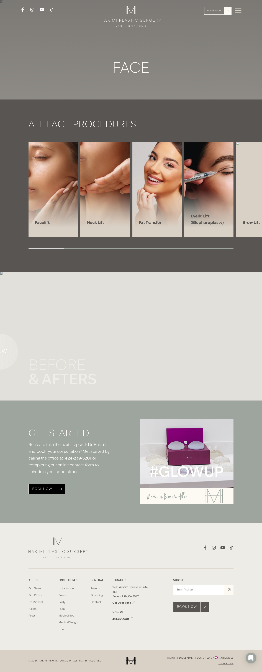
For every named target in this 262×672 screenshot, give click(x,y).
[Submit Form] (228, 590)
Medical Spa (66, 616)
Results (95, 588)
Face (61, 609)
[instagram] (32, 11)
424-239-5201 (78, 459)
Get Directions (121, 603)
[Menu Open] (238, 10)
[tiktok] (51, 11)
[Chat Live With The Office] (251, 668)
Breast (62, 595)
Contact (96, 602)
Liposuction (66, 588)
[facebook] (22, 11)
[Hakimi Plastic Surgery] (131, 17)
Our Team (35, 588)
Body (61, 602)
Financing (97, 595)
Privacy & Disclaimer (179, 658)
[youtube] (42, 11)
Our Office (35, 595)
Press (32, 616)
